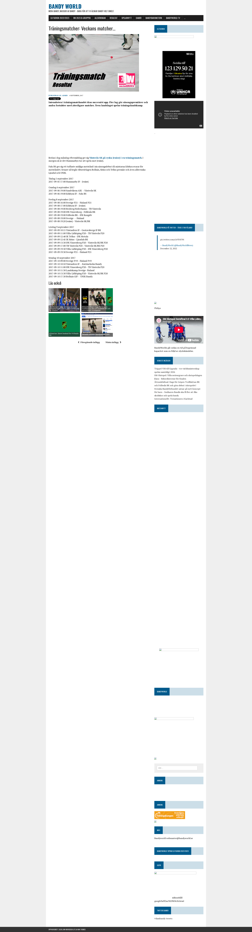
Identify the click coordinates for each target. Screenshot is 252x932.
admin (65, 95)
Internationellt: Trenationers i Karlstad (173, 398)
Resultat (113, 18)
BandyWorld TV (173, 18)
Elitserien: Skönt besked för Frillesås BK (63, 334)
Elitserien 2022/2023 (60, 18)
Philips (157, 308)
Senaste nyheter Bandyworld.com (95, 334)
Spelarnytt (127, 18)
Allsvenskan (100, 18)
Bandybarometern (154, 18)
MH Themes (82, 929)
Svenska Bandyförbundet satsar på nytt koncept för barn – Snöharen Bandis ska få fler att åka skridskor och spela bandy (177, 392)
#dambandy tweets (163, 918)
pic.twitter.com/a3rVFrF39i (172, 239)
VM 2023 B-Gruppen (82, 18)
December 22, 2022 (168, 248)
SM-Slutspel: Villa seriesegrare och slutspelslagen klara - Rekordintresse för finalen (64, 309)
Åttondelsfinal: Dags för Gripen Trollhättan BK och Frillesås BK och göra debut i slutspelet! (96, 309)
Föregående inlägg (90, 342)
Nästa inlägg (112, 342)
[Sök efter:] (177, 767)
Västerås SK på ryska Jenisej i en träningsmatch (115, 157)
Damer (138, 18)
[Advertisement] (100, 131)
